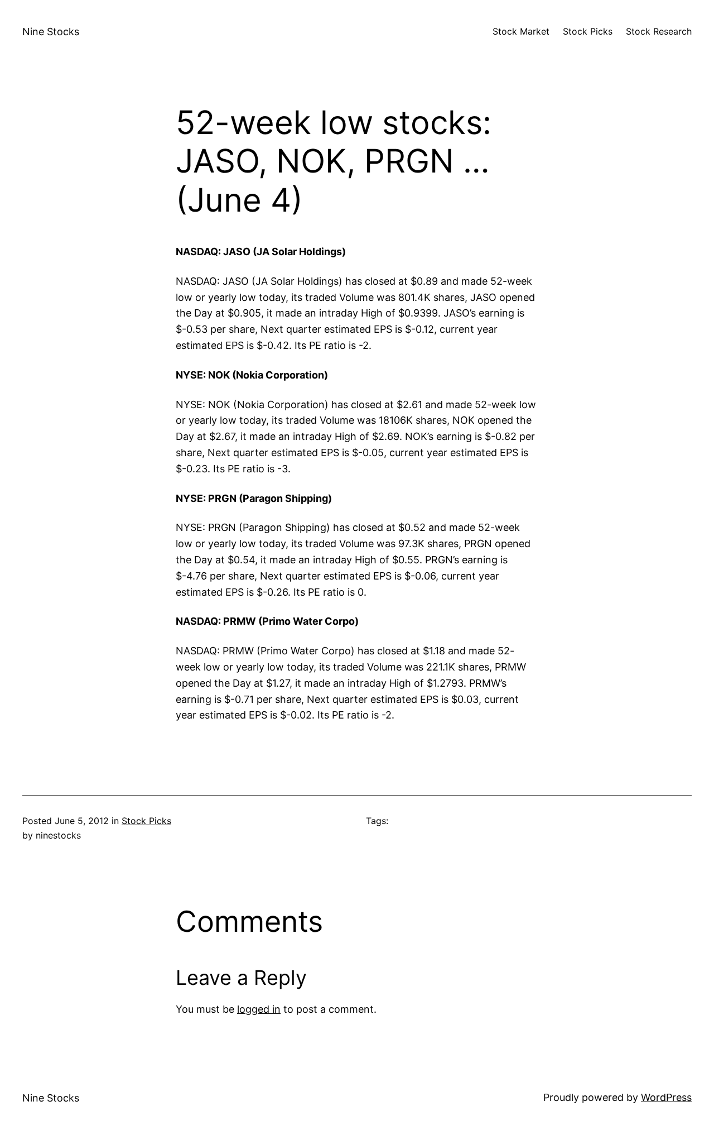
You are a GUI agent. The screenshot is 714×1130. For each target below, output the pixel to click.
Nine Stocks (50, 31)
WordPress (666, 1097)
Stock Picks (146, 820)
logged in (259, 1009)
